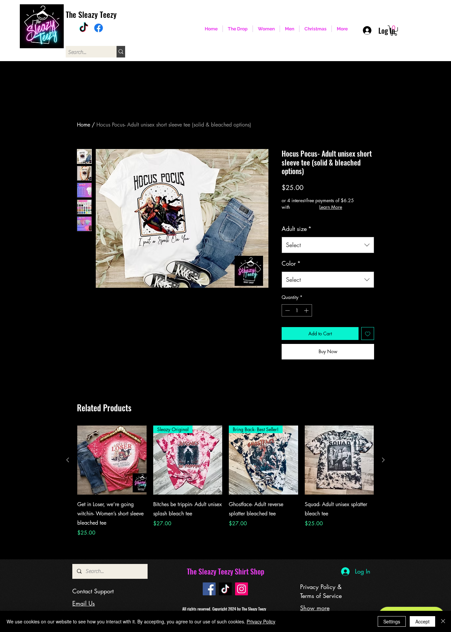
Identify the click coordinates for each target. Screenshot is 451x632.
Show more (315, 608)
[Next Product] (383, 460)
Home (83, 124)
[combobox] (328, 245)
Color (291, 263)
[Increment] (307, 310)
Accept (422, 621)
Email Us (83, 603)
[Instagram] (241, 588)
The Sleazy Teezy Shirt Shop (225, 571)
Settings (391, 621)
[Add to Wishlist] (367, 333)
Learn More (330, 207)
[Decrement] (287, 310)
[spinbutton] (297, 310)
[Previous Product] (68, 460)
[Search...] (121, 51)
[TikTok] (83, 28)
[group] (225, 481)
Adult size (297, 229)
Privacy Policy (261, 621)
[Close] (443, 621)
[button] (394, 30)
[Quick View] (112, 460)
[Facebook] (98, 28)
